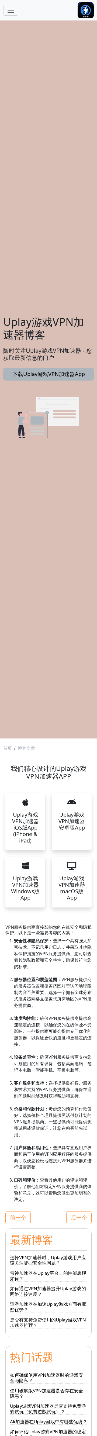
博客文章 (26, 748)
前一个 (18, 1217)
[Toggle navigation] (10, 10)
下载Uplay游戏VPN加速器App (48, 374)
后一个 (79, 1217)
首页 (7, 748)
